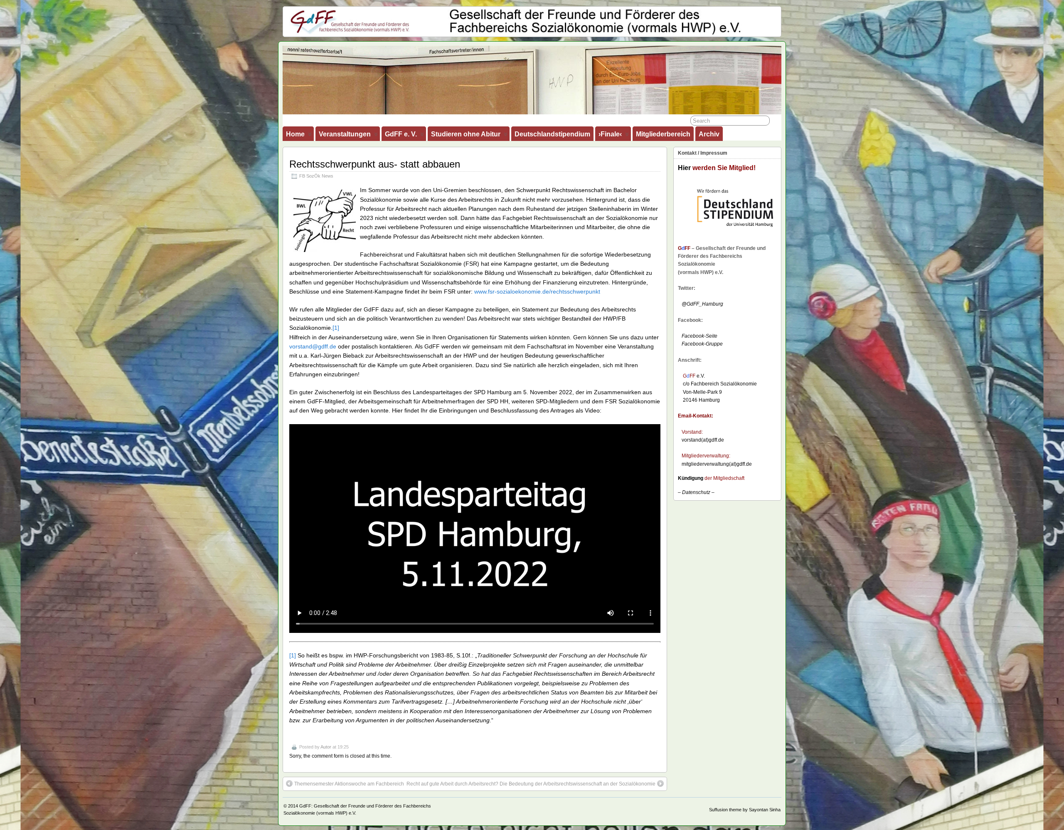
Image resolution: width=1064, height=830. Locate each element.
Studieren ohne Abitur (465, 134)
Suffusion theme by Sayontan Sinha (745, 809)
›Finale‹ (610, 134)
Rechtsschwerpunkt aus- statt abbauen (374, 164)
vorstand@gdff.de (312, 346)
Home (295, 134)
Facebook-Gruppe (700, 344)
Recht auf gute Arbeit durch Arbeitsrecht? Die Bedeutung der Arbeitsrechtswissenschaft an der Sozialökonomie (530, 784)
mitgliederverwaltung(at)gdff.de (717, 464)
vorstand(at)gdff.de (703, 440)
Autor (325, 746)
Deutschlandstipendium (552, 134)
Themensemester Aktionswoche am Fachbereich (349, 784)
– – (696, 492)
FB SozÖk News (316, 175)
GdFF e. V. (401, 134)
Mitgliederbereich (663, 134)
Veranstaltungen (345, 134)
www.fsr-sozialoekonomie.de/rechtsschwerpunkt (537, 291)
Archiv (709, 134)
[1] (335, 327)
